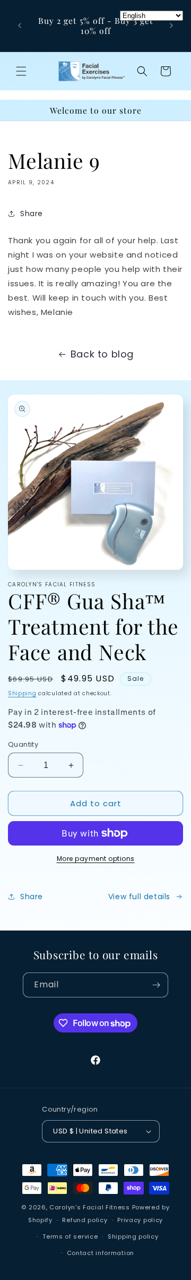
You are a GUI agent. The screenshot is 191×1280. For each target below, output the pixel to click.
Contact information (100, 1253)
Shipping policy (133, 1236)
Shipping (22, 693)
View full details (139, 896)
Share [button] (31, 213)
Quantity (23, 744)
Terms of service (70, 1236)
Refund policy (84, 1220)
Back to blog (102, 354)
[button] (21, 71)
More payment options (96, 858)
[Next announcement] (171, 25)
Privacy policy (140, 1220)
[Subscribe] (156, 984)
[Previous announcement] (19, 25)
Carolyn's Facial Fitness (89, 1207)
